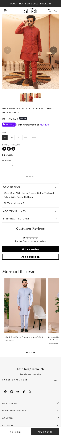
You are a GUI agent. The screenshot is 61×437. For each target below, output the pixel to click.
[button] (5, 10)
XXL (35, 138)
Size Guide (8, 154)
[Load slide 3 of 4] (31, 352)
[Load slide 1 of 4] (27, 352)
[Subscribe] (55, 380)
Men (21, 4)
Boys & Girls (31, 4)
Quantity (7, 160)
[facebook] (4, 149)
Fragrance (46, 4)
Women (13, 4)
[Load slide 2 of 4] (29, 352)
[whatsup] (9, 149)
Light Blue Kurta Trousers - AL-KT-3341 (24, 337)
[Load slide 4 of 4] (34, 352)
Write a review (30, 249)
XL (26, 138)
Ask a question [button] (30, 256)
